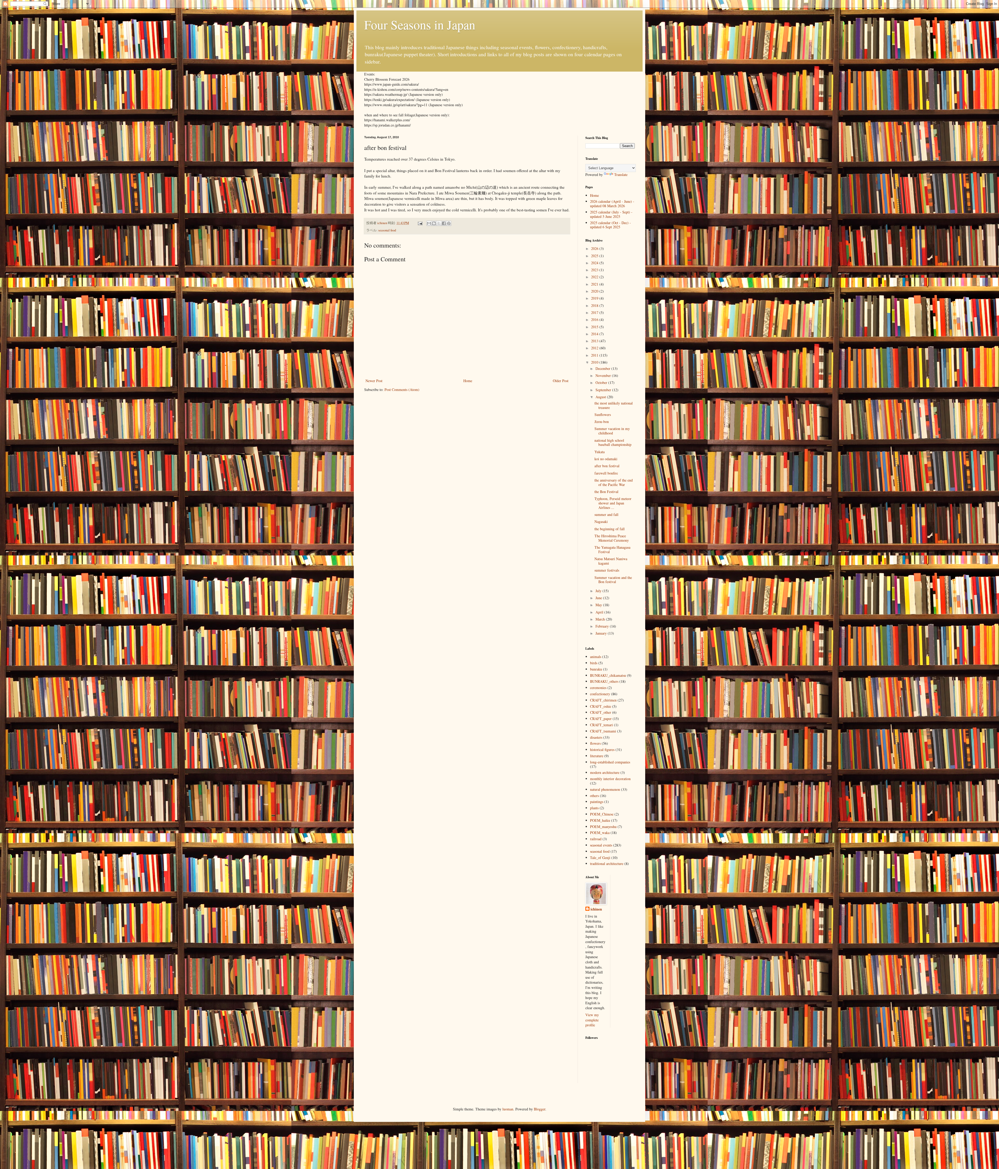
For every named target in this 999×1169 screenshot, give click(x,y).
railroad (595, 838)
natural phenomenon (605, 789)
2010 (595, 362)
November (603, 375)
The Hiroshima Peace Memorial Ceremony (611, 538)
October (601, 382)
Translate (620, 174)
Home (467, 380)
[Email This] (429, 223)
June (599, 597)
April (599, 612)
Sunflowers (602, 414)
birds (593, 662)
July (599, 590)
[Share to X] (438, 223)
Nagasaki (601, 521)
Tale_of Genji (600, 857)
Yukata (599, 451)
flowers (595, 743)
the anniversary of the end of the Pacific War (613, 482)
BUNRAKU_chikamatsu (608, 675)
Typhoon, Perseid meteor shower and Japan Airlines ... (612, 503)
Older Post (560, 380)
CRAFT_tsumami (603, 731)
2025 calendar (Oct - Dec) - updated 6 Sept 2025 (610, 225)
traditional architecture (606, 863)
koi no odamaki (605, 458)
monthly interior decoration (610, 778)
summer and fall (606, 514)
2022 (595, 276)
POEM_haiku (600, 820)
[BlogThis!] (434, 223)
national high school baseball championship (612, 442)
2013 (595, 340)
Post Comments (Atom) (402, 389)
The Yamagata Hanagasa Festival (612, 549)
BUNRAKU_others (604, 681)
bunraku (596, 669)
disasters (596, 737)
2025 (595, 255)
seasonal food (387, 230)
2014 (595, 333)
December (603, 368)
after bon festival (606, 465)
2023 (595, 269)
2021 (595, 284)
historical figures (602, 749)
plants (594, 807)
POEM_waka (600, 832)
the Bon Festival (606, 491)
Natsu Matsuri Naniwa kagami (610, 561)
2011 (595, 355)
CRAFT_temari (601, 724)
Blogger (539, 1109)
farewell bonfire (606, 473)
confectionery (600, 693)
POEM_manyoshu (603, 826)
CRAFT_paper (601, 718)
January (601, 633)
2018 (595, 305)
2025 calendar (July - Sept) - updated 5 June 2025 (611, 214)
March (600, 619)
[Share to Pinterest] (448, 223)
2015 (595, 326)
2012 (595, 347)
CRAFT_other (600, 712)
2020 (595, 291)
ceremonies (598, 687)
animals (595, 656)
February (602, 626)
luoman (507, 1109)
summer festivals (606, 570)
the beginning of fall (609, 528)
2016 (595, 319)
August (601, 396)
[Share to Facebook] (443, 223)
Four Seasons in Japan (419, 24)
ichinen (596, 909)
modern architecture (604, 772)
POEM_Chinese (601, 814)
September (603, 389)
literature (596, 755)
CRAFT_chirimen (603, 700)
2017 (595, 312)
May (599, 604)
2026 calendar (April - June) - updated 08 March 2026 (612, 203)
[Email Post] (419, 223)
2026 (595, 248)
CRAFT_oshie (600, 706)
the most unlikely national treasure (613, 405)
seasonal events (601, 845)
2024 (595, 262)
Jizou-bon (601, 421)
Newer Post (374, 380)
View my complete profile (592, 1019)
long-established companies (610, 762)
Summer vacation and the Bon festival (613, 579)
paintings (596, 801)
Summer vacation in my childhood (612, 430)
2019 (595, 298)
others (594, 795)
